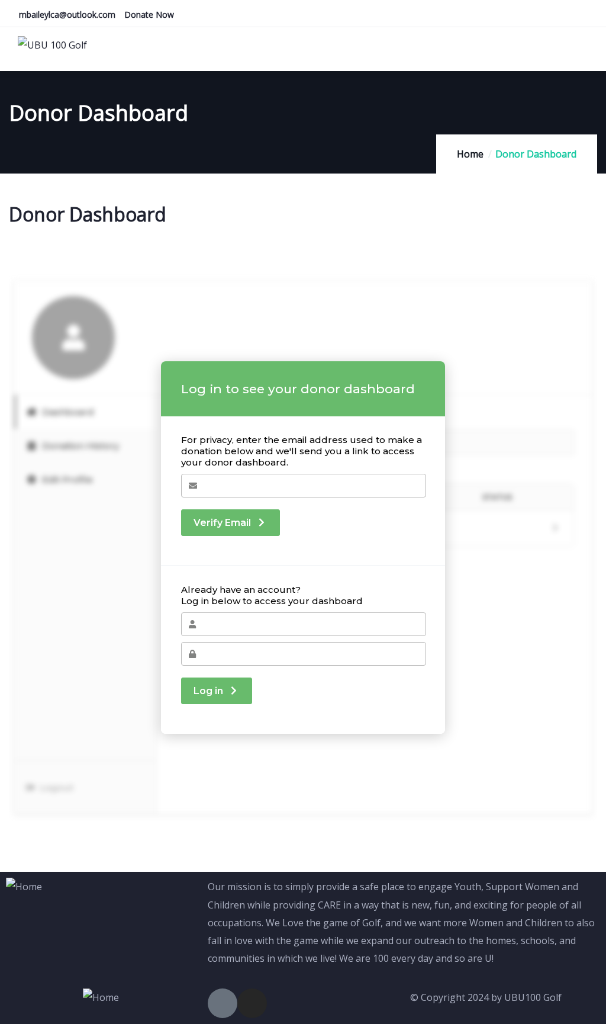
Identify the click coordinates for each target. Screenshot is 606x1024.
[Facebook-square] (222, 1003)
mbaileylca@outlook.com (67, 14)
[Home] (24, 886)
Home (470, 153)
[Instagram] (252, 1003)
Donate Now (149, 14)
